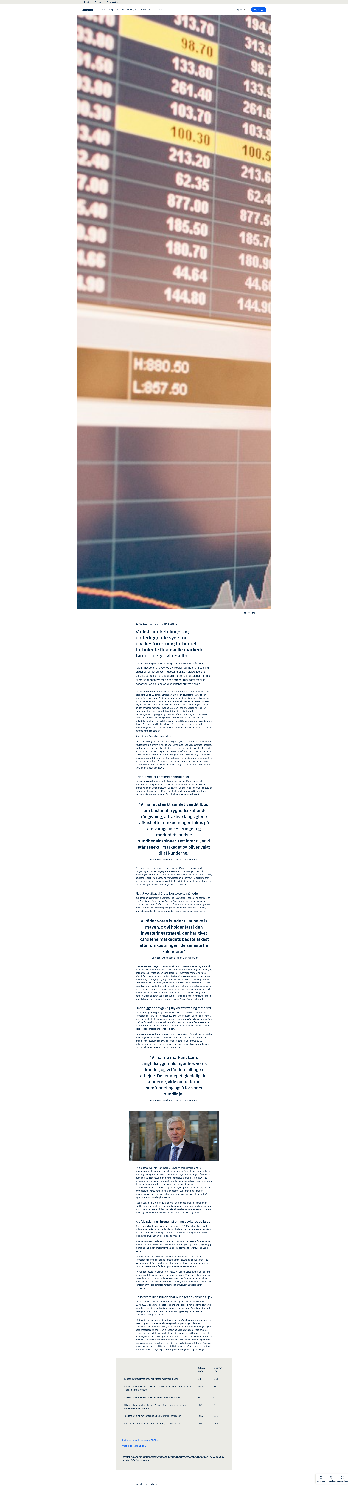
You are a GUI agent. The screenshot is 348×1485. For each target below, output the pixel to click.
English (239, 10)
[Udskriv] (253, 613)
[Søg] (245, 9)
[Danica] (88, 9)
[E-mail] (249, 613)
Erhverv (98, 2)
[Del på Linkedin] (245, 613)
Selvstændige (112, 2)
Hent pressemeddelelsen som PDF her (140, 1440)
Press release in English (132, 1446)
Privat (86, 2)
